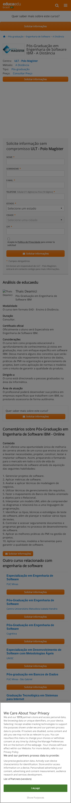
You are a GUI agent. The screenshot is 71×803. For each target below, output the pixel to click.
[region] (35, 752)
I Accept (35, 788)
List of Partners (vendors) (17, 779)
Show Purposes (35, 797)
